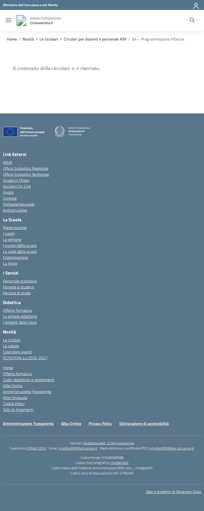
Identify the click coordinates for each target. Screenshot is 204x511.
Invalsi (8, 192)
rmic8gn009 (119, 462)
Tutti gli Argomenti (18, 410)
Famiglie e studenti (18, 287)
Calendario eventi (17, 352)
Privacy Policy (100, 423)
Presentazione (15, 228)
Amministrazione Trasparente (27, 392)
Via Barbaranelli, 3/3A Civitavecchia (108, 443)
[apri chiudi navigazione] (8, 21)
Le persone (12, 239)
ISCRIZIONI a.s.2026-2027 (25, 358)
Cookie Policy (14, 404)
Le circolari (11, 340)
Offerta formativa (17, 310)
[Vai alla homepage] (21, 20)
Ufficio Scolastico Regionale (25, 168)
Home (8, 368)
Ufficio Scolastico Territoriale (26, 174)
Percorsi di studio (17, 293)
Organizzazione (15, 257)
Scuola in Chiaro (16, 180)
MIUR (7, 162)
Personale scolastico (20, 281)
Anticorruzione (15, 210)
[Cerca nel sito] (192, 20)
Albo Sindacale (15, 398)
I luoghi (9, 233)
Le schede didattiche (20, 316)
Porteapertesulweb (18, 204)
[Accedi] (196, 5)
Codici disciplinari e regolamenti (28, 380)
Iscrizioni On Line (17, 186)
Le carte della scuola (20, 251)
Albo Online (12, 386)
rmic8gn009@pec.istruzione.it (172, 448)
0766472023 (36, 448)
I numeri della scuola (20, 245)
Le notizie (11, 346)
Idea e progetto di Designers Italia (173, 492)
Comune (10, 198)
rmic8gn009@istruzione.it (78, 448)
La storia (10, 263)
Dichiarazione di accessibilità (144, 423)
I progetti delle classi (20, 322)
